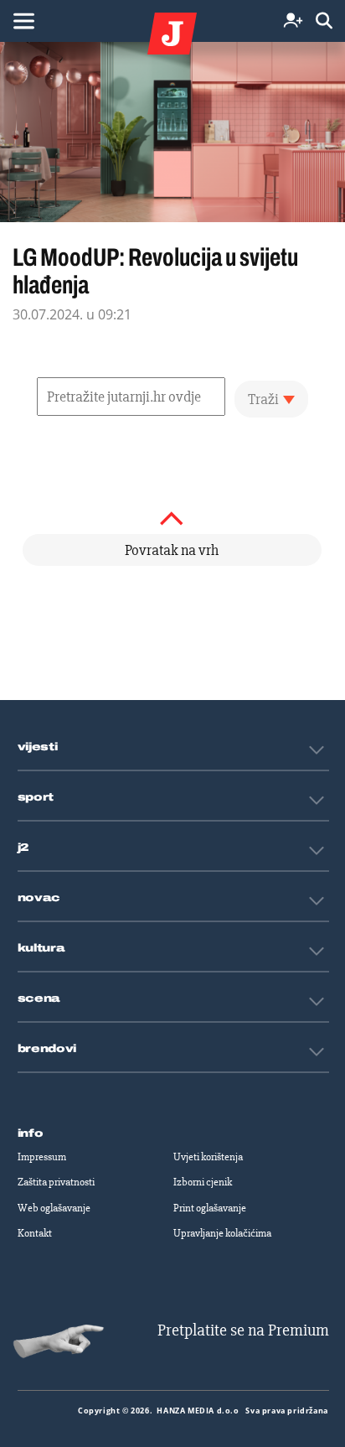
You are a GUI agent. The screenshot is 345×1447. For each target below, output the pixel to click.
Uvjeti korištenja (208, 1157)
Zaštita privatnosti (56, 1182)
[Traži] (324, 21)
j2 (23, 847)
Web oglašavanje (54, 1208)
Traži (263, 399)
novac (39, 898)
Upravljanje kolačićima (222, 1233)
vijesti (38, 747)
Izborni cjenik (202, 1182)
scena (39, 998)
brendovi (47, 1049)
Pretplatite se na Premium (243, 1330)
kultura (41, 948)
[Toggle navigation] (23, 21)
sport (36, 797)
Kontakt (35, 1233)
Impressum (42, 1157)
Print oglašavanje (209, 1208)
